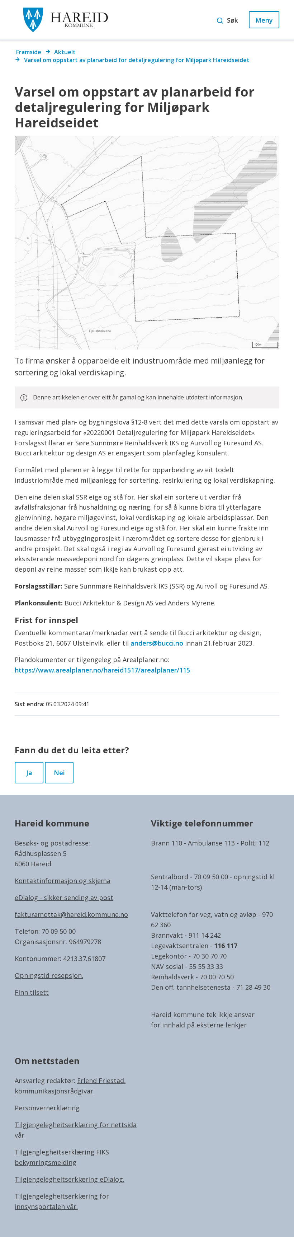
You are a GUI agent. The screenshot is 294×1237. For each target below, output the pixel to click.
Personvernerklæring (47, 1108)
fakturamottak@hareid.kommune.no (71, 914)
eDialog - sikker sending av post (64, 897)
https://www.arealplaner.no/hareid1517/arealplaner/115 (102, 670)
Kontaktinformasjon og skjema (62, 880)
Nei (59, 772)
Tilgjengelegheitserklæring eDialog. (69, 1179)
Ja (29, 772)
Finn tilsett (32, 992)
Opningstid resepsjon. (49, 975)
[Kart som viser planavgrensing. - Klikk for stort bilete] (147, 243)
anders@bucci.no (157, 643)
